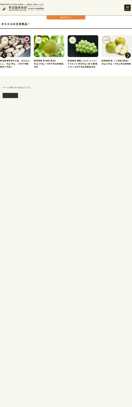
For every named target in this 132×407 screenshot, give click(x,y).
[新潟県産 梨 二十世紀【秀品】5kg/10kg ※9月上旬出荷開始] (101, 46)
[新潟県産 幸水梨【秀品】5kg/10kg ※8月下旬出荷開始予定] (34, 46)
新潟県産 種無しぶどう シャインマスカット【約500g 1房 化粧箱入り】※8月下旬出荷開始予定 (67, 63)
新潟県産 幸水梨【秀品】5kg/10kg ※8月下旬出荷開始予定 (33, 63)
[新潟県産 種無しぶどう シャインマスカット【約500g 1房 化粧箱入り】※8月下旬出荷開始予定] (68, 46)
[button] (4, 55)
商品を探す (65, 17)
